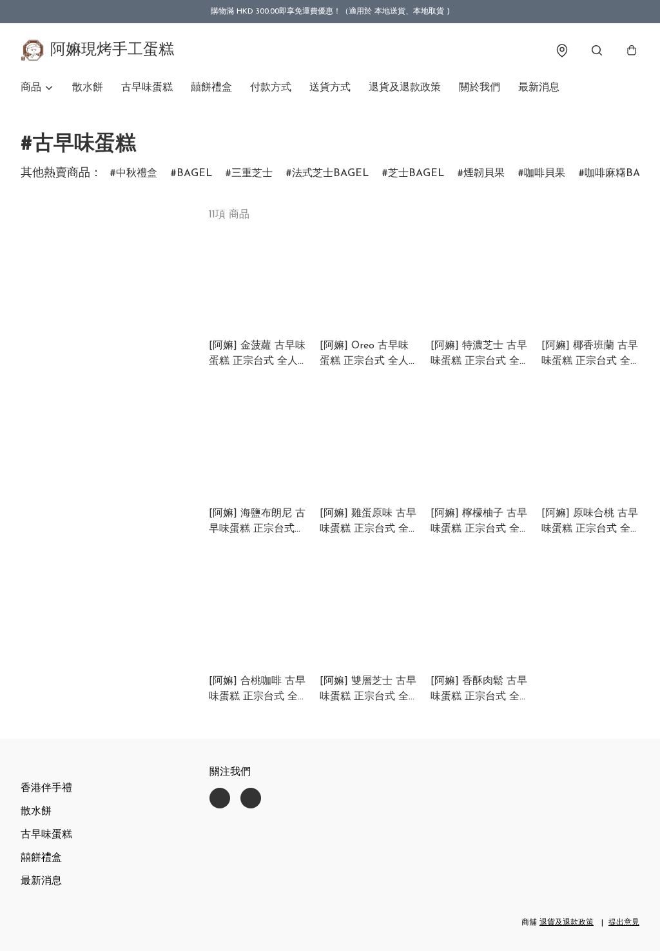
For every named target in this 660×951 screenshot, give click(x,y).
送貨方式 (330, 88)
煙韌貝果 (484, 173)
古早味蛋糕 (147, 88)
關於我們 (479, 88)
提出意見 (623, 922)
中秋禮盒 (136, 173)
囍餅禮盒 (211, 88)
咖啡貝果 (544, 173)
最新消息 (538, 88)
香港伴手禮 (46, 788)
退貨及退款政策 (405, 88)
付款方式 (270, 88)
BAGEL (194, 173)
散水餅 (87, 88)
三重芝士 (252, 173)
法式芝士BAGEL (330, 173)
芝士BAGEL (416, 173)
